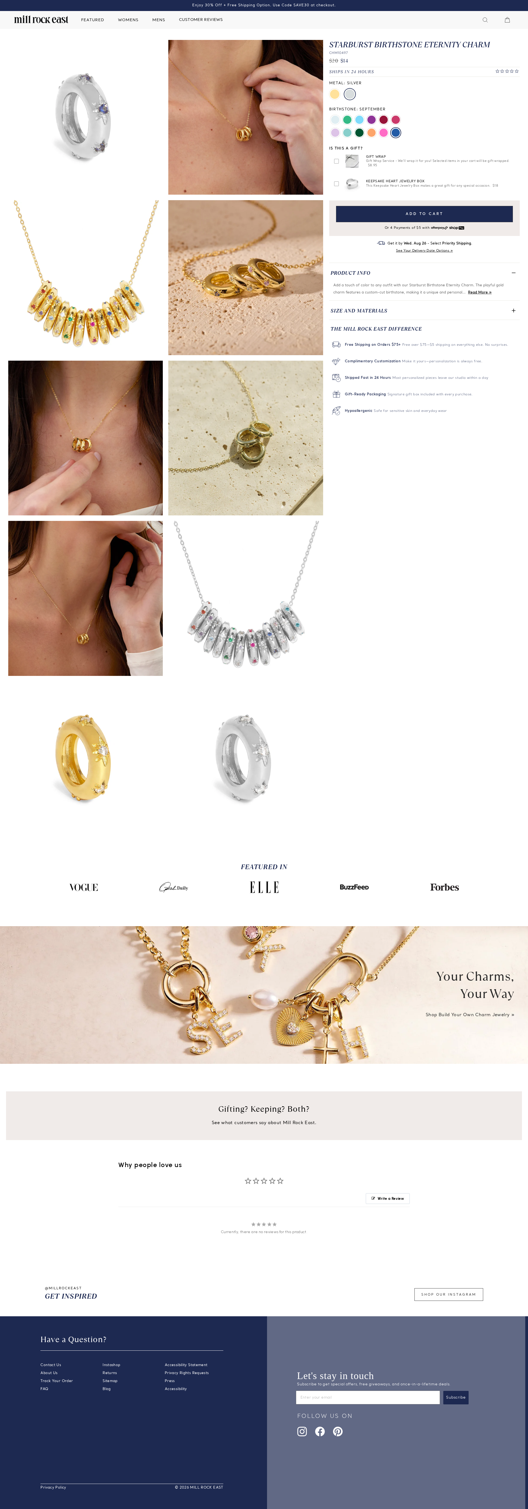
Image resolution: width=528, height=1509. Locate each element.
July (396, 120)
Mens (158, 20)
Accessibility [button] (176, 1389)
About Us (48, 1373)
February (371, 120)
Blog (107, 1389)
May (359, 133)
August (347, 120)
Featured (92, 20)
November (371, 133)
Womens (128, 20)
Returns (110, 1373)
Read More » (480, 292)
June (335, 133)
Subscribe (456, 1397)
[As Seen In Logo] (83, 887)
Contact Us (50, 1365)
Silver (349, 94)
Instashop (111, 1365)
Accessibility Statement (186, 1365)
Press (170, 1381)
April (335, 120)
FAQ (44, 1389)
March (347, 133)
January (384, 120)
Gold (334, 94)
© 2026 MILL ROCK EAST (199, 1488)
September (396, 133)
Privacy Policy (53, 1488)
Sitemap (110, 1381)
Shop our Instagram (448, 1295)
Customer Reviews (201, 20)
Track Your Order (56, 1381)
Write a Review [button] (391, 1199)
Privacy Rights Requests (187, 1373)
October (384, 133)
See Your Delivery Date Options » (424, 250)
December (359, 120)
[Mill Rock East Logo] (41, 19)
